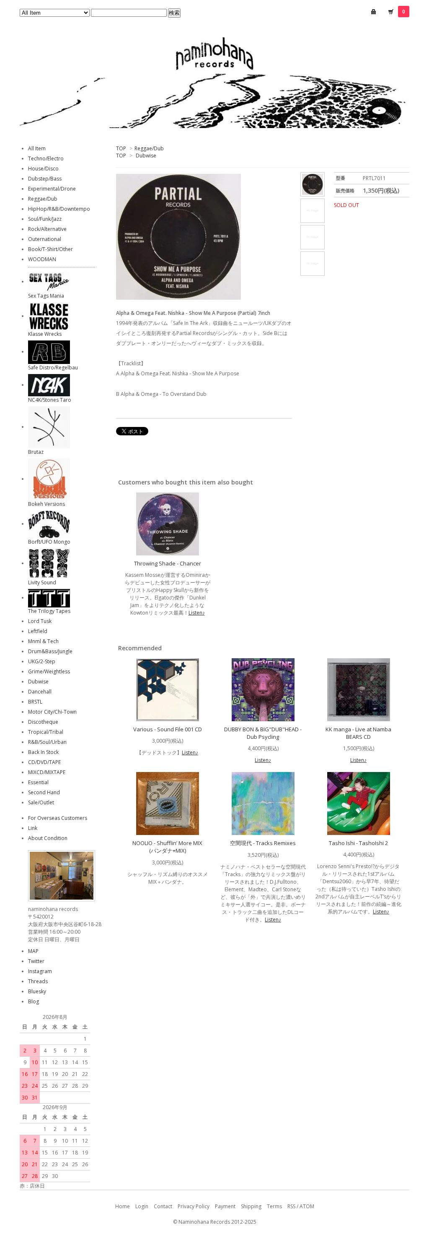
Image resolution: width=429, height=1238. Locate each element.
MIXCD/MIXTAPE (46, 772)
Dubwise (146, 155)
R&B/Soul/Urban (47, 742)
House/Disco (43, 168)
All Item (37, 148)
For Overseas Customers (57, 818)
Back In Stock (43, 752)
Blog (33, 1001)
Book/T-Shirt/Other (50, 249)
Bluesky (37, 991)
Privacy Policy (193, 1206)
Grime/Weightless (49, 671)
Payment (225, 1206)
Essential (38, 782)
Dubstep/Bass (45, 178)
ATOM (307, 1206)
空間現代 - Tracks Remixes (263, 843)
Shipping (251, 1206)
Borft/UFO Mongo (49, 541)
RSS (291, 1206)
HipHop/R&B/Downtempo (59, 208)
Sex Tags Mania (46, 295)
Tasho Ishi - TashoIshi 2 (358, 843)
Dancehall (40, 691)
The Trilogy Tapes (49, 611)
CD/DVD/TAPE (44, 762)
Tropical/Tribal (45, 731)
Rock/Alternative (47, 229)
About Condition (47, 838)
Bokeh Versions (46, 504)
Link (32, 828)
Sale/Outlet (41, 802)
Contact (163, 1206)
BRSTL (35, 701)
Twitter (36, 961)
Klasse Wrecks (45, 334)
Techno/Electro (46, 158)
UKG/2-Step (41, 661)
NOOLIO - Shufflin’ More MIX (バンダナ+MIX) (167, 846)
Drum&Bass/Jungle (50, 651)
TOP (121, 148)
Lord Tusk (40, 621)
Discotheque (43, 721)
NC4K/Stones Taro (49, 399)
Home (122, 1206)
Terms (274, 1206)
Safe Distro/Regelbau (53, 367)
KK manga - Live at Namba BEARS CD (358, 733)
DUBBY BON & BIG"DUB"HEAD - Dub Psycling (263, 733)
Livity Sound (42, 582)
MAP (33, 951)
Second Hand (44, 792)
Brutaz (36, 451)
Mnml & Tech (43, 641)
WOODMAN (42, 259)
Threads (38, 981)
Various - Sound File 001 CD (167, 729)
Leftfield (37, 631)
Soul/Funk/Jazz (45, 218)
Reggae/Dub (149, 148)
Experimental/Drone (52, 188)
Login (141, 1206)
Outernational (44, 239)
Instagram (40, 971)
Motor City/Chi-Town (52, 711)
